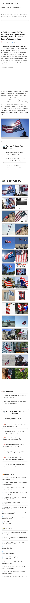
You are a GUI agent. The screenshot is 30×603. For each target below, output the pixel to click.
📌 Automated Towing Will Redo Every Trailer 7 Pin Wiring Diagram (13, 432)
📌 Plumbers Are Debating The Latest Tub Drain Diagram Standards (14, 425)
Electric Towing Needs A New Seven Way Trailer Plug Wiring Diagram (15, 159)
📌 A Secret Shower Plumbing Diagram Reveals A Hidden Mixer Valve (13, 445)
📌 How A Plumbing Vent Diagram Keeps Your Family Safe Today (14, 465)
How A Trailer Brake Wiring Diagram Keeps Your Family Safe (14, 522)
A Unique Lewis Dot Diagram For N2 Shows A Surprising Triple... (14, 493)
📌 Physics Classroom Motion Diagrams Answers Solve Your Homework (13, 452)
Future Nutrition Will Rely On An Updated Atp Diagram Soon (14, 507)
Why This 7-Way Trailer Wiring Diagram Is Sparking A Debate (14, 517)
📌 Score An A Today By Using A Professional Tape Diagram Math (12, 438)
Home (2, 13)
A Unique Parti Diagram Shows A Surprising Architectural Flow (14, 483)
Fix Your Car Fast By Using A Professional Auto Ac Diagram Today (14, 167)
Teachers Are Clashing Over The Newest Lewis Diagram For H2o (14, 498)
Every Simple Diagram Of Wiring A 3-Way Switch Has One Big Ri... (14, 512)
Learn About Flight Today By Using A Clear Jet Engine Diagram (15, 396)
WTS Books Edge (7, 3)
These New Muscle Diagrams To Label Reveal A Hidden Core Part (13, 488)
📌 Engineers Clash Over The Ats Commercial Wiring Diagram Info (12, 419)
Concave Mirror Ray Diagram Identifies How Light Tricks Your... (14, 503)
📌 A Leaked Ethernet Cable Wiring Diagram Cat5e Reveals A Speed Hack (13, 458)
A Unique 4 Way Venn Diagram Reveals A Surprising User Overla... (14, 478)
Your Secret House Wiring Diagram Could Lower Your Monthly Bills (15, 402)
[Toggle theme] (16, 3)
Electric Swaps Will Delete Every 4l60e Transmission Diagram (14, 153)
